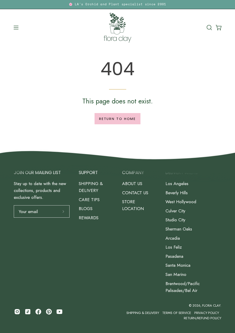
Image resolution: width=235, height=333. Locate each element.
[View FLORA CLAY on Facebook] (38, 311)
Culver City (175, 211)
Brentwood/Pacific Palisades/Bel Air (182, 287)
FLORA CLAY (211, 305)
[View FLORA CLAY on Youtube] (59, 311)
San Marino (175, 274)
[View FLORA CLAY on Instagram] (17, 311)
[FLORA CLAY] (117, 28)
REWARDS (88, 217)
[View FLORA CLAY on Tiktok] (27, 311)
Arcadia (172, 238)
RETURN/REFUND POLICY (202, 318)
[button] (209, 27)
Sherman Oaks (178, 229)
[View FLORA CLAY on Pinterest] (48, 311)
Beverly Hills (176, 192)
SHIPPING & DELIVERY (91, 187)
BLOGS (85, 208)
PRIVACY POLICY (206, 313)
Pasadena (174, 256)
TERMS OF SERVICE (176, 313)
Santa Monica (177, 265)
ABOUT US (132, 183)
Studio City (175, 220)
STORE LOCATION (133, 205)
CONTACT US (135, 192)
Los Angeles (176, 183)
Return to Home (117, 119)
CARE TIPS (89, 199)
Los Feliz (173, 247)
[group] (117, 4)
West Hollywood (180, 201)
